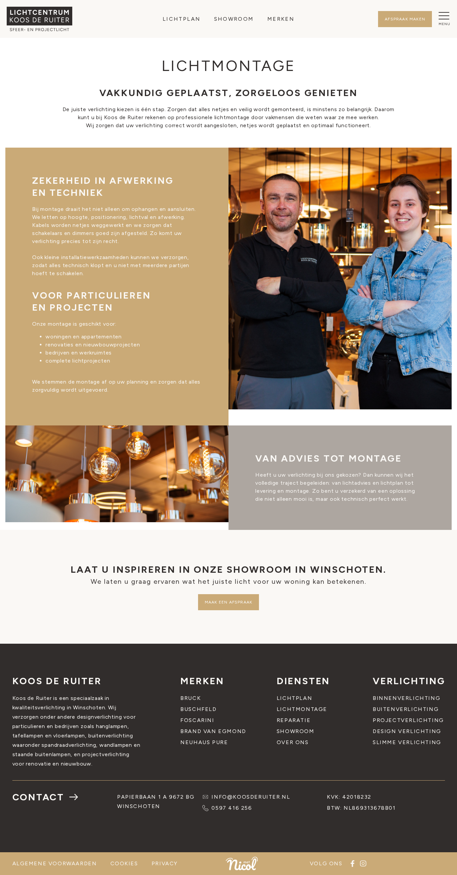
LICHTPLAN (182, 19)
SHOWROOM (234, 19)
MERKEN (280, 19)
